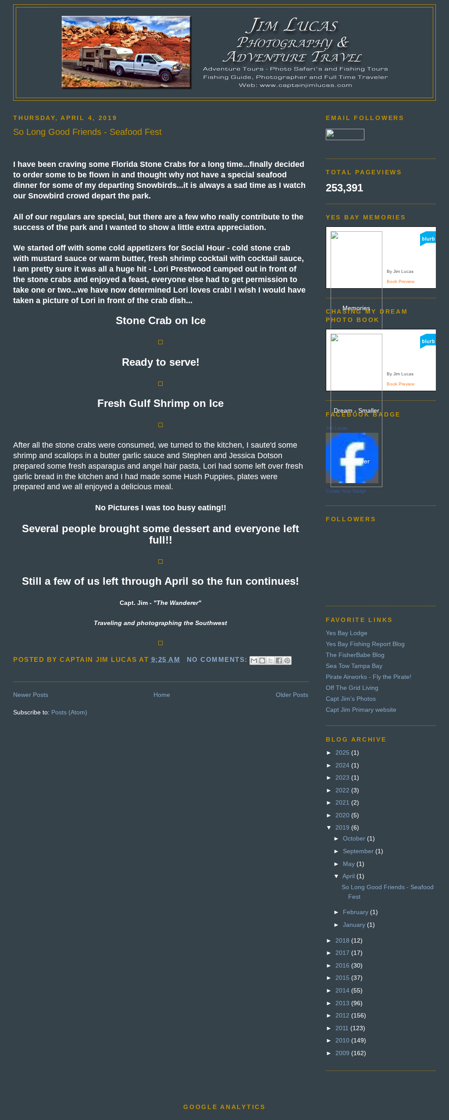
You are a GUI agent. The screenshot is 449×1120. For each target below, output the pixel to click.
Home (161, 694)
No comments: (218, 659)
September (359, 851)
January (355, 924)
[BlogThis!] (262, 660)
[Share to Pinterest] (287, 660)
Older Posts (292, 694)
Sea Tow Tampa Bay (354, 665)
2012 (343, 1015)
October (355, 838)
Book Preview (400, 281)
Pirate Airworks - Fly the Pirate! (368, 676)
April (349, 876)
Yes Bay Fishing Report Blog (365, 643)
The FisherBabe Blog (355, 654)
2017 (343, 952)
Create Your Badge (346, 491)
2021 (343, 802)
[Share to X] (270, 660)
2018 (343, 940)
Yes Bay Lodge (346, 632)
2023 (343, 777)
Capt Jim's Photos (351, 698)
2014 (343, 990)
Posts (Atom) (69, 712)
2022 (343, 790)
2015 (343, 977)
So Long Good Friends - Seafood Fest (87, 132)
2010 (343, 1040)
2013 (343, 1003)
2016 (343, 965)
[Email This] (253, 660)
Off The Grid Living (352, 687)
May (349, 863)
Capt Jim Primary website (361, 709)
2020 (343, 815)
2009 (343, 1052)
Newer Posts (30, 694)
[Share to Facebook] (278, 660)
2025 (343, 752)
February (356, 911)
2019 (343, 827)
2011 (342, 1028)
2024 (343, 765)
